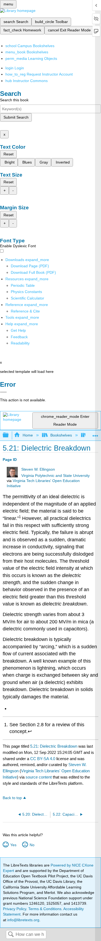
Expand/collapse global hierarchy (9, 435)
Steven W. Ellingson (38, 469)
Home (28, 435)
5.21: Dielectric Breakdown (53, 746)
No (32, 845)
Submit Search (16, 117)
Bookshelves (61, 435)
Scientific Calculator (27, 298)
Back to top (12, 798)
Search (11, 934)
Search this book (14, 100)
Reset (8, 154)
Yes (13, 845)
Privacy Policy (14, 909)
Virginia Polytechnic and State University (55, 476)
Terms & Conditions (44, 909)
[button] (19, 337)
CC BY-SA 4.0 (42, 758)
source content (39, 777)
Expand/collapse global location (95, 433)
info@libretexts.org (22, 920)
